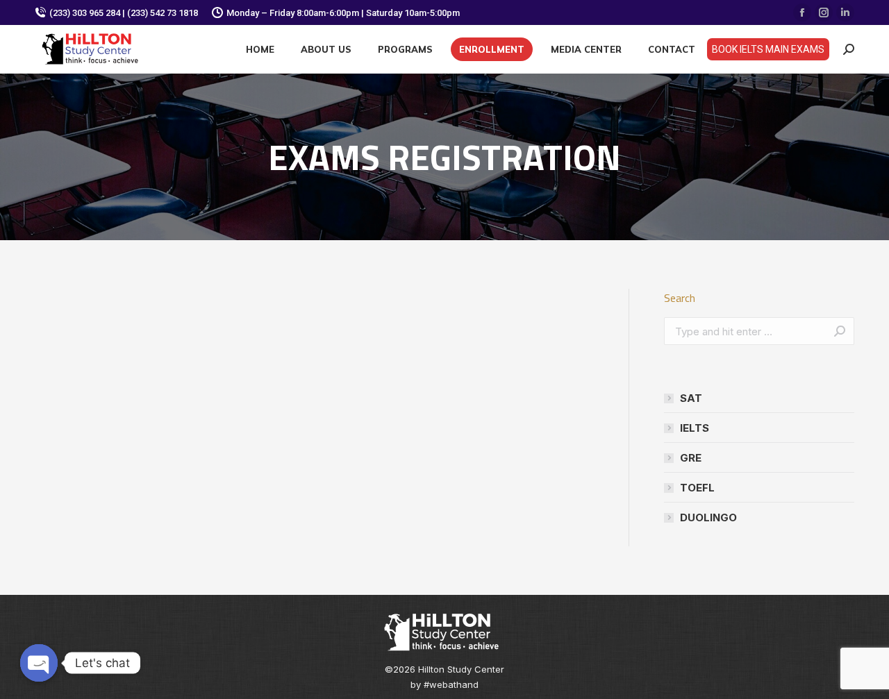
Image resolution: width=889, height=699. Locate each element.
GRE (690, 457)
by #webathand (444, 684)
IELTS (694, 428)
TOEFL (697, 487)
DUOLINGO (708, 517)
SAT (691, 398)
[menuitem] (260, 49)
